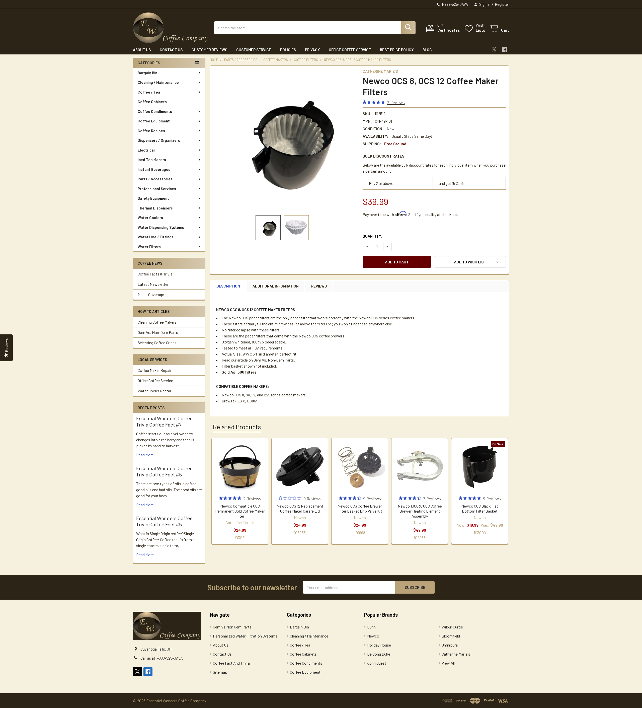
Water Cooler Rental (154, 390)
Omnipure (450, 645)
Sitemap (220, 672)
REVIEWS (319, 286)
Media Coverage (151, 294)
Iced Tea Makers (152, 159)
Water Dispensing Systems (161, 227)
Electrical (146, 150)
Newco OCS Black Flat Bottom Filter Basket (479, 508)
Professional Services (157, 188)
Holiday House (379, 645)
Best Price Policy (397, 49)
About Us (142, 49)
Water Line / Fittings (156, 237)
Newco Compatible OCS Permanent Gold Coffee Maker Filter (240, 511)
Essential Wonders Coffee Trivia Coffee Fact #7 (164, 421)
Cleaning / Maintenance (158, 82)
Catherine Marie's (456, 654)
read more (145, 454)
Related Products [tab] (237, 427)
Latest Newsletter (153, 284)
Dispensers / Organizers (159, 140)
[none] (285, 140)
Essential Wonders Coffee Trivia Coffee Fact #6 (164, 471)
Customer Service (253, 49)
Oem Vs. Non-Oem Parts (158, 332)
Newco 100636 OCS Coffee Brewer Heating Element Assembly (420, 511)
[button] (470, 262)
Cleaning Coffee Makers (157, 322)
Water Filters (149, 246)
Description (228, 286)
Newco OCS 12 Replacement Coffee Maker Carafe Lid (300, 508)
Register (502, 4)
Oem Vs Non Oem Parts (232, 626)
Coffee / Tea (149, 92)
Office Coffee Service (350, 49)
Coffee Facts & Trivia (155, 273)
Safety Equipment (153, 198)
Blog (427, 49)
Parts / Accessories (155, 179)
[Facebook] (504, 49)
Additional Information (276, 286)
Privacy (312, 49)
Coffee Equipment (154, 121)
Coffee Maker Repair (155, 370)
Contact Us (171, 49)
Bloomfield (451, 635)
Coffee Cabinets (152, 101)
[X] (494, 49)
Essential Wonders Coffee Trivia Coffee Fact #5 (164, 521)
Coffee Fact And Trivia (231, 663)
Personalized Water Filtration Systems (245, 635)
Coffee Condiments (155, 111)
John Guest (376, 663)
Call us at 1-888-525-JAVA (161, 658)
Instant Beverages (154, 169)
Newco (373, 635)
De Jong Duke (378, 654)
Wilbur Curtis (452, 626)
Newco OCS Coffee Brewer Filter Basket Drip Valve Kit (360, 508)
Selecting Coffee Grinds (157, 342)
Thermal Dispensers (155, 208)
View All (448, 663)
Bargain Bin (147, 72)
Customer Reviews (209, 49)
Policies (288, 49)
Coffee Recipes (151, 130)
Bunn (371, 626)
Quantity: (372, 236)
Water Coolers (150, 217)
